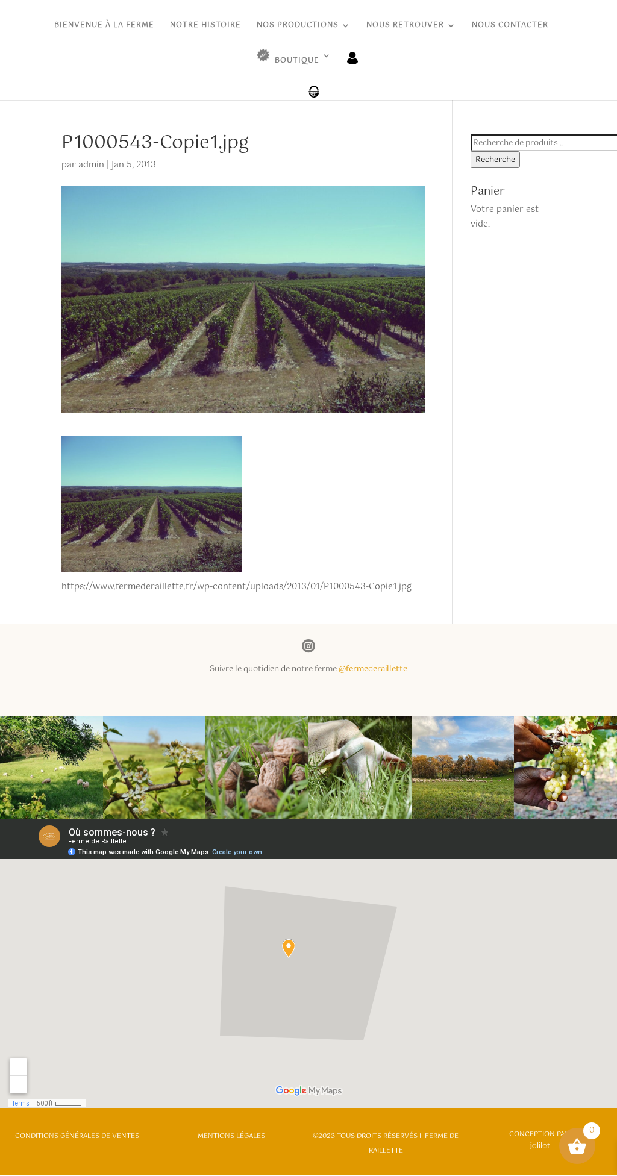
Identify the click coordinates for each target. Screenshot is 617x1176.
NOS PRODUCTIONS (298, 26)
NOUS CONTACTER (510, 26)
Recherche (495, 159)
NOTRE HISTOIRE (205, 26)
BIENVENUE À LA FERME (104, 26)
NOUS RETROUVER (405, 26)
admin (91, 165)
